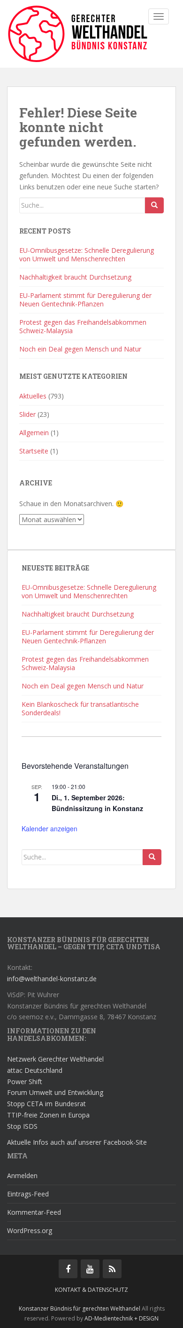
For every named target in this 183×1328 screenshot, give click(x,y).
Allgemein (34, 432)
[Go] (154, 205)
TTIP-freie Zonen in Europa (48, 1114)
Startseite (33, 450)
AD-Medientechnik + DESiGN (121, 1318)
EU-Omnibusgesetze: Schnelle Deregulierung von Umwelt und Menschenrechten (86, 254)
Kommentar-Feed (34, 1212)
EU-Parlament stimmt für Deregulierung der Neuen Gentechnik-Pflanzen (85, 299)
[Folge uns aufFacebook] (68, 1268)
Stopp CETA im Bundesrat (46, 1103)
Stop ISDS (22, 1126)
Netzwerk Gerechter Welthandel (55, 1059)
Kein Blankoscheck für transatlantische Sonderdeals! (80, 708)
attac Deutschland (34, 1070)
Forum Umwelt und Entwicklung (55, 1092)
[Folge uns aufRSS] (112, 1268)
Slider (27, 414)
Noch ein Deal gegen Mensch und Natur (80, 348)
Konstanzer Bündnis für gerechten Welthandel (80, 1308)
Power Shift (24, 1081)
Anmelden (22, 1175)
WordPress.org (29, 1230)
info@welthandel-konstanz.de (52, 978)
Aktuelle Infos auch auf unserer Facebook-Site (77, 1142)
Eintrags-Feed (28, 1193)
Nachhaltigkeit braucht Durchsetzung (75, 277)
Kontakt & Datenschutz (91, 1290)
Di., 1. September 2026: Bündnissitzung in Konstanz (97, 803)
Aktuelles (32, 395)
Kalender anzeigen (49, 828)
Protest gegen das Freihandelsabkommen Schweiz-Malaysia (82, 326)
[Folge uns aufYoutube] (90, 1268)
